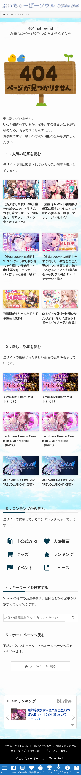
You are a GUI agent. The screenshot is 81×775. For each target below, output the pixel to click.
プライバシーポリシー (57, 750)
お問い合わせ (35, 750)
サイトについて (23, 745)
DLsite (64, 701)
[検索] (73, 618)
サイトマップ (18, 750)
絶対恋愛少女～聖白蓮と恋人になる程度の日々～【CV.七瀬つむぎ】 (53, 712)
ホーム (8, 745)
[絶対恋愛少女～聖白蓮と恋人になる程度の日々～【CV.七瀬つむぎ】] (18, 715)
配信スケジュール (44, 745)
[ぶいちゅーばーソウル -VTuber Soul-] (40, 5)
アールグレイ (36, 718)
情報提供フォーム (66, 745)
